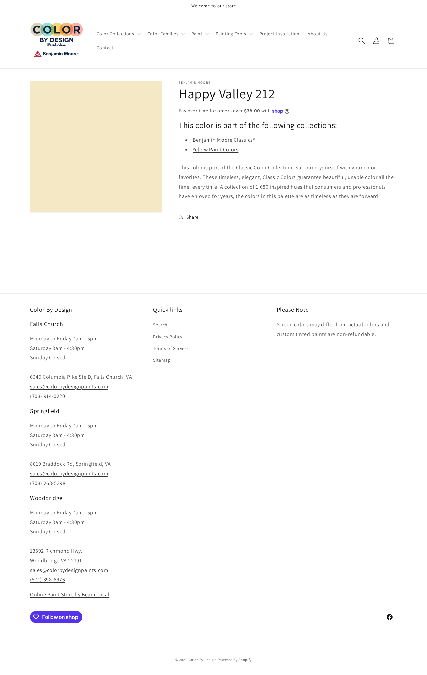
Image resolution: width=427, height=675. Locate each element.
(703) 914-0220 (47, 396)
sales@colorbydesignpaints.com (69, 386)
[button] (118, 34)
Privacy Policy (167, 337)
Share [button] (192, 217)
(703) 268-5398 (47, 483)
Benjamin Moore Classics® (224, 139)
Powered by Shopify (235, 659)
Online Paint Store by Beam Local (69, 594)
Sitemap (162, 360)
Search (160, 325)
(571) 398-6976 (47, 579)
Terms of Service (170, 348)
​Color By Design (203, 659)
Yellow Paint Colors (215, 149)
